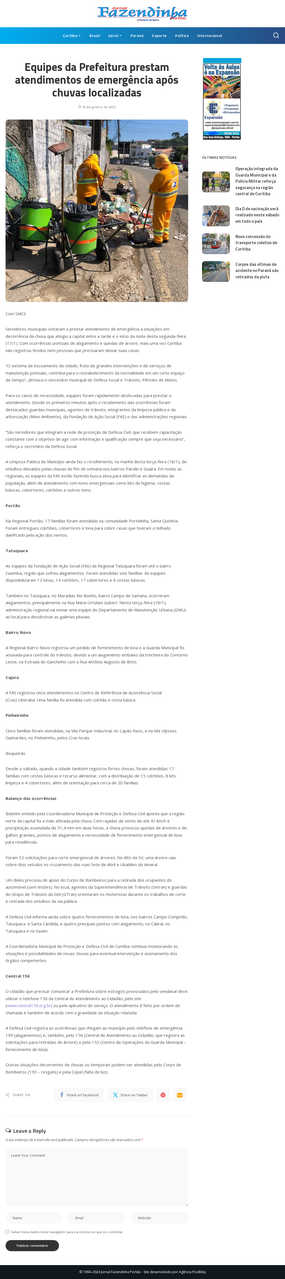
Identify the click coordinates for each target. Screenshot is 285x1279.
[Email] (180, 1095)
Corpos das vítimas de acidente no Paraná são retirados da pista (257, 270)
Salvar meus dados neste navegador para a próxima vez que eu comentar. (67, 1232)
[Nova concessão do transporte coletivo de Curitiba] (216, 243)
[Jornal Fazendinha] (142, 14)
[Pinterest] (163, 1095)
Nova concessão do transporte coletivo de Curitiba (256, 242)
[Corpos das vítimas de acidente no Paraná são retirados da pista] (216, 271)
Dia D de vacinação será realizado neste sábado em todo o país (257, 214)
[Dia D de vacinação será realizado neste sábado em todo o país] (216, 215)
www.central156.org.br (29, 1005)
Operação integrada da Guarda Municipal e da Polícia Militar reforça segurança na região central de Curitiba (256, 181)
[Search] (276, 35)
